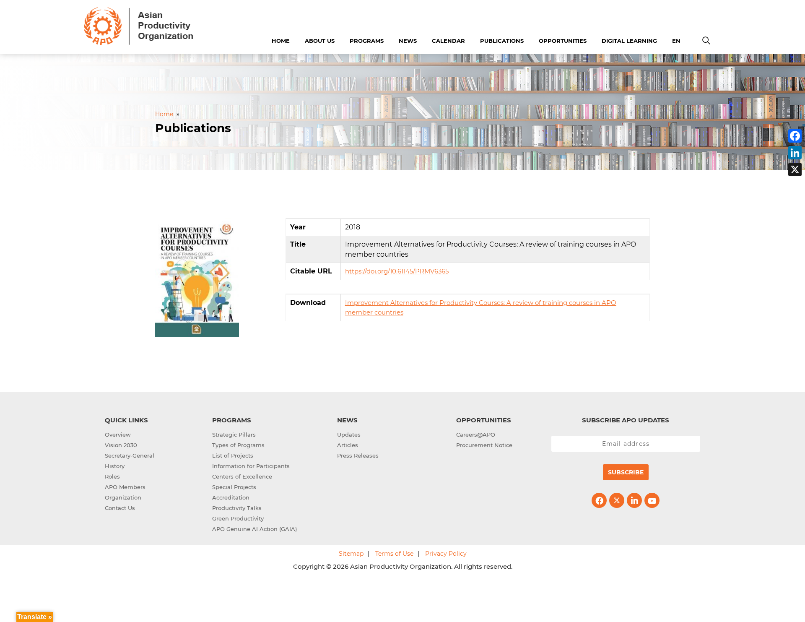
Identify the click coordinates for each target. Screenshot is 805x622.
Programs (367, 40)
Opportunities (563, 40)
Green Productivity (238, 518)
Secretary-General (129, 455)
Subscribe (626, 472)
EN (676, 40)
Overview (118, 434)
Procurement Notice (484, 445)
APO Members (125, 487)
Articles (347, 445)
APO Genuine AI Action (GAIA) (254, 529)
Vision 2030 (121, 445)
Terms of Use (394, 553)
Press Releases (358, 455)
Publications (502, 40)
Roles (112, 476)
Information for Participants (251, 466)
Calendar (448, 40)
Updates (349, 434)
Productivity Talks (237, 508)
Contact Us (120, 508)
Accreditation (230, 497)
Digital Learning (629, 40)
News (408, 40)
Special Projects (234, 487)
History (115, 466)
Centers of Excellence (242, 476)
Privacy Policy (446, 553)
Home (281, 40)
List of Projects (232, 455)
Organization (123, 497)
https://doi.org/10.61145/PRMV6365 (397, 271)
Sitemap (351, 553)
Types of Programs (238, 445)
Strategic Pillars (234, 434)
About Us (320, 40)
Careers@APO (475, 434)
